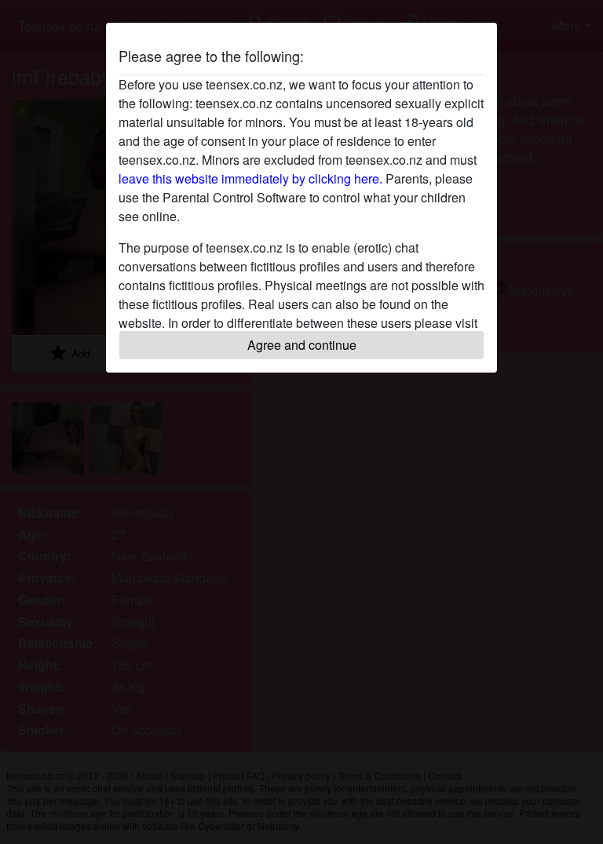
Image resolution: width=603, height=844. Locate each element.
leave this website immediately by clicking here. (250, 178)
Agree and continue (301, 345)
